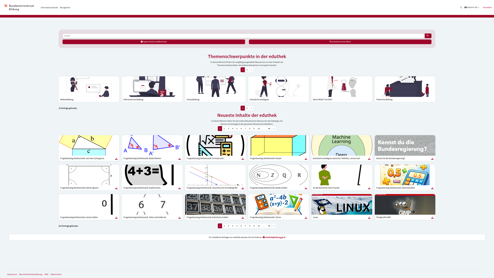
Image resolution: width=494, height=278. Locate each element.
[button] (461, 7)
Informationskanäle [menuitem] (49, 7)
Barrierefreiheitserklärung (30, 274)
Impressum (12, 274)
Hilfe (46, 274)
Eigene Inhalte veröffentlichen (155, 42)
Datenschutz (56, 274)
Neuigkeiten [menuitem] (65, 7)
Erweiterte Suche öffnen (341, 42)
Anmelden (487, 7)
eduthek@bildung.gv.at (275, 237)
